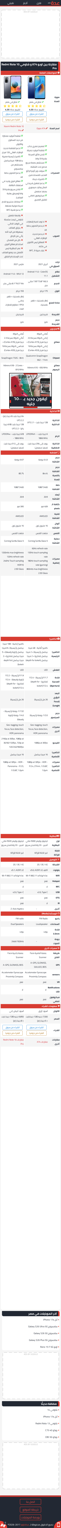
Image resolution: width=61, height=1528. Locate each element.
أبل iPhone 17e (50, 1319)
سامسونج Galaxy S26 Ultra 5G (42, 1326)
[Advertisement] (30, 34)
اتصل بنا (30, 1501)
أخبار (25, 3)
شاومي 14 (52, 1410)
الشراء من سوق (37, 114)
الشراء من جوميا (36, 120)
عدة (55, 3)
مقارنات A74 (42, 1042)
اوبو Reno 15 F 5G (48, 1347)
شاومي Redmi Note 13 (46, 1423)
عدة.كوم (25, 1524)
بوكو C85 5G (51, 1437)
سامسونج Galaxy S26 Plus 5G (43, 1340)
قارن (39, 3)
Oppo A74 (41, 128)
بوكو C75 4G (51, 1430)
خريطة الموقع (30, 1509)
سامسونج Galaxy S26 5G (45, 1333)
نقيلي (10, 3)
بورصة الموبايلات (30, 1517)
